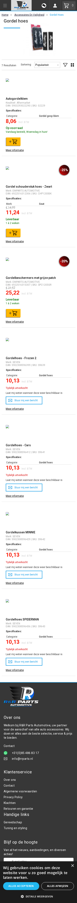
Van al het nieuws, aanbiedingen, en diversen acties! (35, 852)
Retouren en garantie (18, 808)
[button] (38, 896)
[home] (21, 5)
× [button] (72, 865)
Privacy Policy (13, 797)
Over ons (10, 779)
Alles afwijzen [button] (57, 886)
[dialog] (38, 882)
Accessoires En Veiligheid (29, 14)
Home (5, 14)
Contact (9, 785)
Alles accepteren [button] (21, 886)
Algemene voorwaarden (20, 791)
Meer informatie (15, 150)
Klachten (10, 803)
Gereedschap (13, 822)
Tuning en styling (15, 828)
